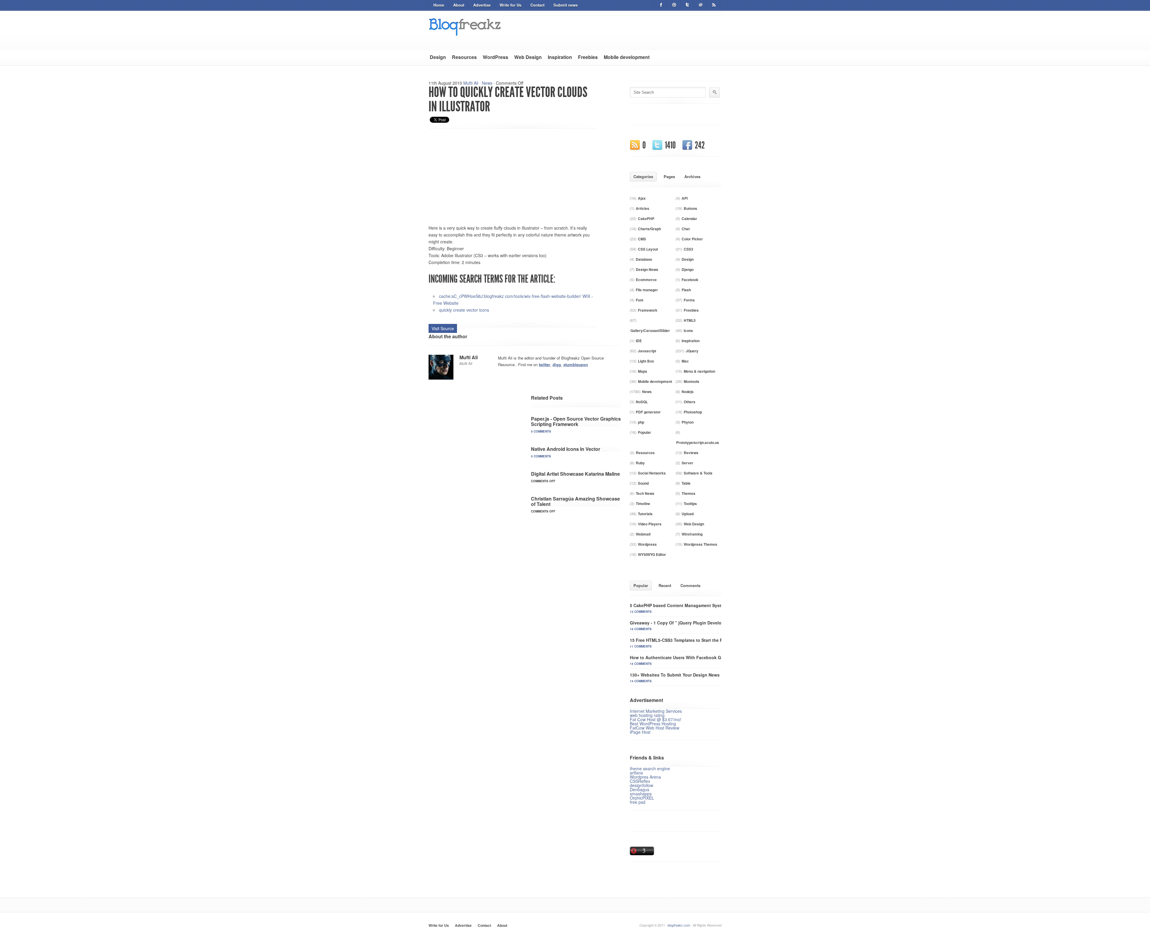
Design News (647, 269)
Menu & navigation (699, 371)
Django (688, 269)
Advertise (482, 5)
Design (438, 57)
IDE (639, 340)
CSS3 (688, 249)
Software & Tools (698, 473)
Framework (647, 310)
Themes (688, 493)
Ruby (640, 463)
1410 (670, 145)
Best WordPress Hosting (653, 724)
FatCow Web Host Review (654, 728)
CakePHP (646, 218)
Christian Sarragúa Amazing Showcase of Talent (575, 501)
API (685, 198)
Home (438, 5)
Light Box (646, 361)
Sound (643, 483)
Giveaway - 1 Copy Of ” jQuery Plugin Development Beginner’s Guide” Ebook (709, 623)
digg (557, 364)
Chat (686, 228)
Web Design (528, 57)
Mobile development (627, 57)
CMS (642, 239)
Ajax (642, 198)
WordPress (495, 57)
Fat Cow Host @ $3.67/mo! (655, 719)
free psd (637, 802)
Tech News (645, 493)
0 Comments (541, 431)
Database (644, 259)
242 (700, 145)
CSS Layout (648, 249)
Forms (689, 300)
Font (639, 300)
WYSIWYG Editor (652, 554)
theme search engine (650, 768)
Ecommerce (646, 279)
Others (689, 401)
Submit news (565, 5)
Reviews (691, 452)
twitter (544, 364)
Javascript (647, 351)
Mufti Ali (470, 83)
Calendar (689, 218)
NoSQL (642, 401)
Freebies (588, 57)
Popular (644, 432)
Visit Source (443, 328)
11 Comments (641, 646)
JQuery (692, 351)
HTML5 (690, 320)
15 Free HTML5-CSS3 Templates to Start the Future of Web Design (697, 640)
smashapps (641, 794)
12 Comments (641, 611)
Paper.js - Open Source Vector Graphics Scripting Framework (576, 421)
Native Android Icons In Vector (565, 448)
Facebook (690, 279)
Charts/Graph (649, 228)
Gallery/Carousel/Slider (650, 330)
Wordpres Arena (645, 777)
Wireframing (692, 534)
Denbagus (639, 789)
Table (686, 483)
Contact (537, 5)
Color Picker (692, 239)
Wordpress (647, 544)
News (487, 83)
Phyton (688, 422)
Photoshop (693, 412)
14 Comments (641, 681)
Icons (688, 330)
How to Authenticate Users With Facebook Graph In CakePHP (692, 657)
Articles (642, 208)
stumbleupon (575, 364)
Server (687, 463)
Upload (688, 513)
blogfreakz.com (679, 925)
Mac (685, 361)
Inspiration (560, 57)
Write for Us (510, 5)
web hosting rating (647, 715)
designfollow (641, 785)
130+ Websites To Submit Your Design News (675, 675)
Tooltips (690, 503)
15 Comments (641, 664)
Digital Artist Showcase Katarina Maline (575, 473)
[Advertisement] (479, 174)
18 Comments (641, 629)
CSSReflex (640, 781)
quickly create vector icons (464, 310)
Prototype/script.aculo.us (697, 442)
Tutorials (645, 513)
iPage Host (640, 732)
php (641, 422)
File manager (647, 289)
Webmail (643, 534)
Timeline (643, 503)
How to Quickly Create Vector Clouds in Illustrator (508, 99)
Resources (464, 57)
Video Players (650, 524)
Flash (686, 289)
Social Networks (652, 473)
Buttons (690, 208)
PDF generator (648, 412)
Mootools (691, 381)
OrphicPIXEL (642, 798)
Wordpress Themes (700, 544)
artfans (636, 773)
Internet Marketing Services (656, 711)
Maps (642, 371)
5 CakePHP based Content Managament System (678, 605)
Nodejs (688, 391)
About (458, 5)
